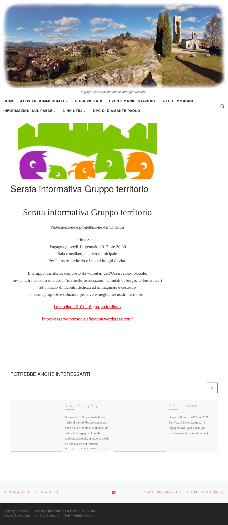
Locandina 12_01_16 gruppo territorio (87, 306)
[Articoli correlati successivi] (212, 388)
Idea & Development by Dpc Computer (32, 515)
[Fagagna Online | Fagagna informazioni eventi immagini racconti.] (114, 44)
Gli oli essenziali (183, 405)
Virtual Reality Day (81, 405)
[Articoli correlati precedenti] (200, 388)
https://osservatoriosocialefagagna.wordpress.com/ (87, 319)
